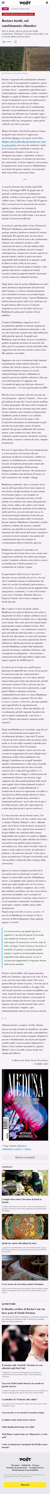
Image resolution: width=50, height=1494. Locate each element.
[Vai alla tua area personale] (47, 2)
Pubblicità (26, 1465)
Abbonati (25, 1485)
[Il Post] (25, 3)
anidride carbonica (17, 1146)
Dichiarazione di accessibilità (25, 1470)
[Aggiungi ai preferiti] (15, 42)
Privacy (35, 1465)
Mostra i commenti (25, 1157)
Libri (5, 9)
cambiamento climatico (12, 1149)
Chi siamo (15, 1465)
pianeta (28, 1149)
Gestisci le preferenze (16, 1467)
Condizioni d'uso (36, 1467)
